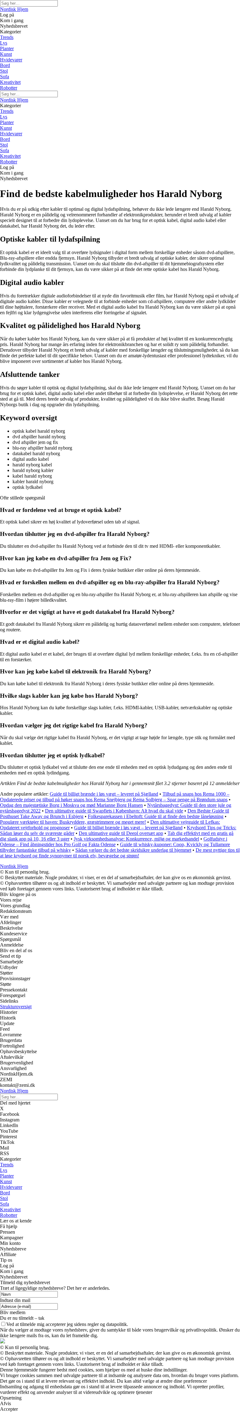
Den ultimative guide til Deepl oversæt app (121, 833)
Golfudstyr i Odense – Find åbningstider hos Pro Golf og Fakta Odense (113, 841)
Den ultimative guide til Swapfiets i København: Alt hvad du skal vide (114, 810)
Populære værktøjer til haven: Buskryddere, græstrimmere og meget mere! (73, 822)
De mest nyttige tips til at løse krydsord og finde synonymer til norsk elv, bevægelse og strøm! (120, 852)
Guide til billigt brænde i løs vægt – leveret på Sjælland (104, 794)
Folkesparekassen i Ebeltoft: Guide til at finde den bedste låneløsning (155, 816)
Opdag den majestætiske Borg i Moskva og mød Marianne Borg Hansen (71, 805)
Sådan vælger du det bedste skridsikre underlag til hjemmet (133, 850)
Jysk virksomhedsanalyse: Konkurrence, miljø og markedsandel (136, 838)
